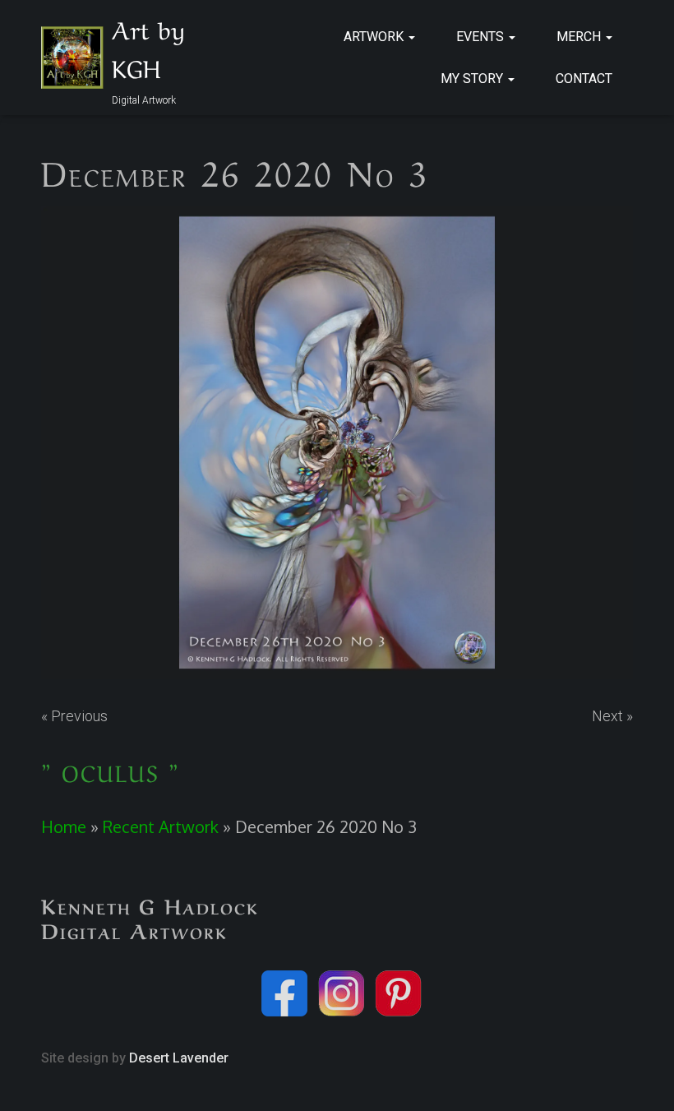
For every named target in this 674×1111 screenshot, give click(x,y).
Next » (612, 715)
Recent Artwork (161, 826)
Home (63, 826)
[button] (411, 36)
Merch (580, 36)
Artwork (375, 36)
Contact (584, 78)
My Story (473, 78)
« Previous (74, 715)
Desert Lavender (179, 1058)
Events (481, 36)
